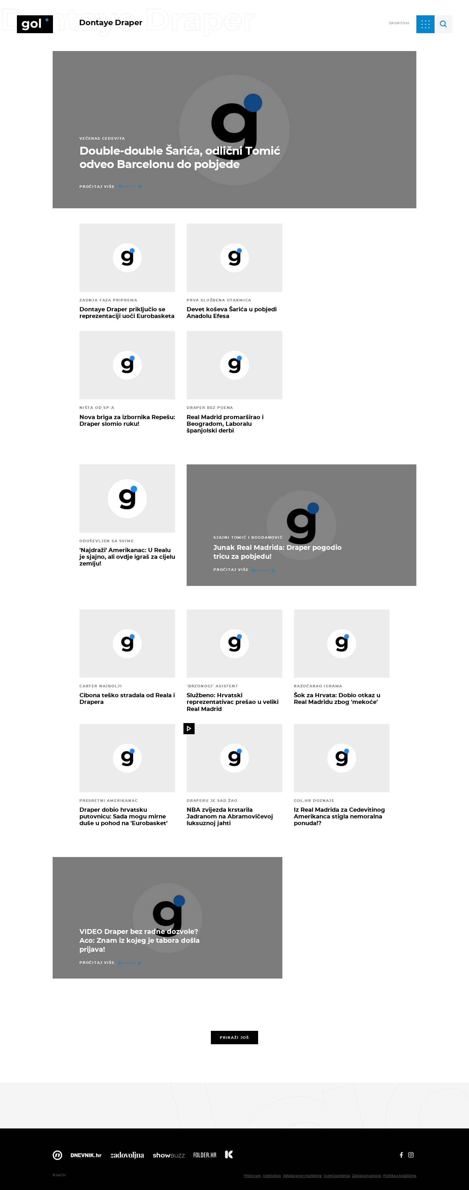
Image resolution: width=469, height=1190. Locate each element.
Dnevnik (86, 1156)
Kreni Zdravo (229, 1156)
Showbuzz (169, 1156)
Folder (204, 1156)
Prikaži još (234, 1037)
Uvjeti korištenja (337, 1175)
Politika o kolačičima (399, 1175)
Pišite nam (252, 1175)
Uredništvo (272, 1175)
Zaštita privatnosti (366, 1175)
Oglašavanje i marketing (302, 1175)
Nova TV (57, 1156)
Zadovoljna (127, 1156)
